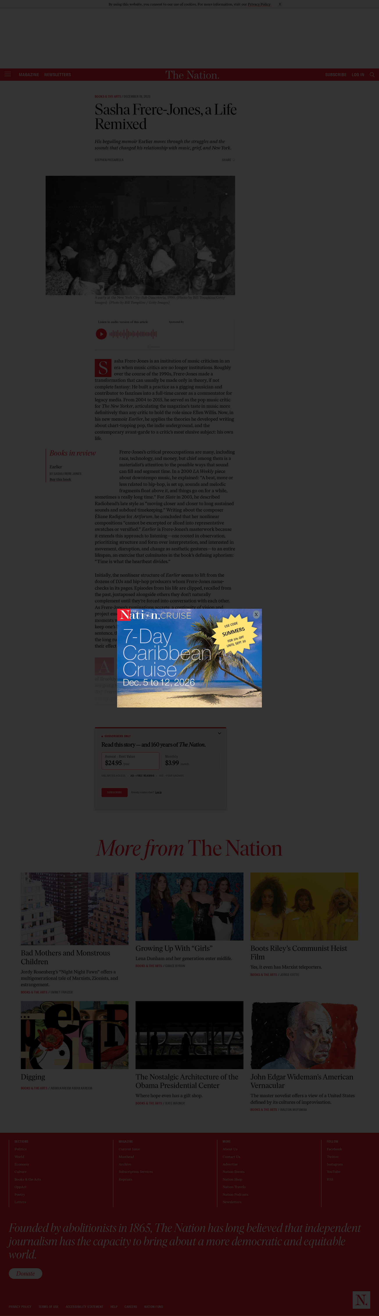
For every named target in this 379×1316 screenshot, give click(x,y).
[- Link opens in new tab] (189, 658)
